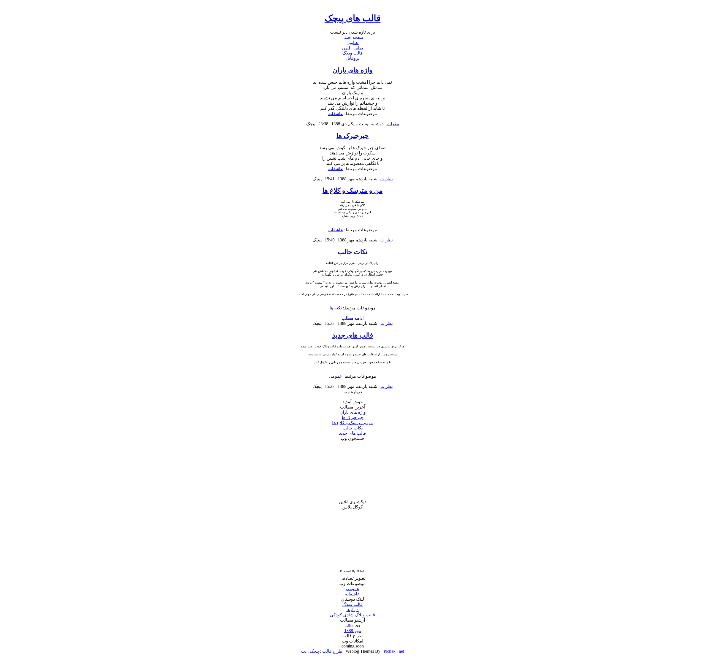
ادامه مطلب (352, 318)
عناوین (352, 42)
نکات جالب (353, 251)
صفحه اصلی (352, 37)
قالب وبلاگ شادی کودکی (352, 615)
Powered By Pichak (352, 571)
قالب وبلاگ (352, 53)
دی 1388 (352, 625)
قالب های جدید (352, 335)
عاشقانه (335, 113)
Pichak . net (394, 651)
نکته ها (336, 308)
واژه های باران (352, 70)
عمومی (335, 376)
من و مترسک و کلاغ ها (352, 190)
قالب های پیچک (353, 18)
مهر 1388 (352, 630)
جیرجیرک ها (353, 135)
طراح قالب (332, 651)
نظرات (393, 123)
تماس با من (352, 47)
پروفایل (352, 58)
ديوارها (352, 609)
